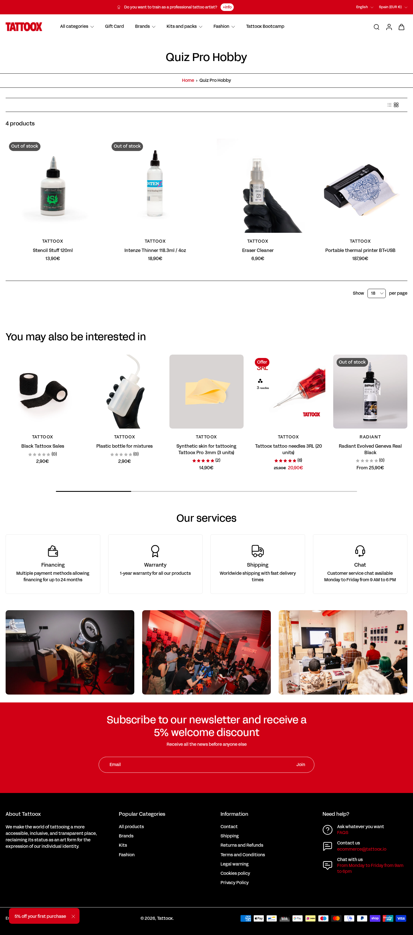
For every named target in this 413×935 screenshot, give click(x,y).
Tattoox (165, 918)
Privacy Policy (235, 883)
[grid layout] (396, 105)
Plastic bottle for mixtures (124, 446)
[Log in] (389, 26)
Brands (126, 836)
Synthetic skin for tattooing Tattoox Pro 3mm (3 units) (206, 449)
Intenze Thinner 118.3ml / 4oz (155, 250)
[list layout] (389, 105)
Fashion (127, 855)
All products (131, 827)
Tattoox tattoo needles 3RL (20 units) (288, 449)
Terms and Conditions (243, 855)
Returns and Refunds (242, 845)
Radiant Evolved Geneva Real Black (370, 449)
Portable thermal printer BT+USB (360, 250)
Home (188, 80)
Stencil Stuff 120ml (53, 250)
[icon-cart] (401, 26)
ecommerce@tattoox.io (361, 849)
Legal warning (235, 864)
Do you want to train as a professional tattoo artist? (170, 7)
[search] (376, 26)
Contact (229, 827)
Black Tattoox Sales (42, 446)
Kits (123, 845)
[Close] (73, 916)
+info (227, 7)
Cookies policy (235, 874)
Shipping (230, 836)
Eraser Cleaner (258, 250)
